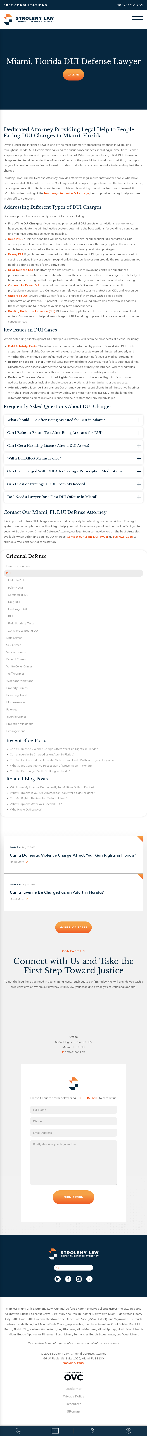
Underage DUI (18, 295)
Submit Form (73, 1197)
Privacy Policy (73, 1396)
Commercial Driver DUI (23, 285)
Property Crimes (17, 688)
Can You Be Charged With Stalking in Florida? (40, 771)
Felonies (11, 709)
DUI (8, 573)
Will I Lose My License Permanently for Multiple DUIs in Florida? (52, 787)
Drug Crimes (14, 637)
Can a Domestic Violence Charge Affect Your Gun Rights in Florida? (54, 749)
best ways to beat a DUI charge (66, 193)
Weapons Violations (19, 681)
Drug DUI (14, 602)
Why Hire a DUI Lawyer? (26, 809)
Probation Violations (19, 724)
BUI (10, 616)
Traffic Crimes (15, 673)
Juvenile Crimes (16, 716)
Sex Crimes (13, 645)
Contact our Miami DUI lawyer (87, 536)
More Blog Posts (73, 927)
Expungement (15, 731)
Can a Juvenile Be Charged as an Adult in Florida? (42, 754)
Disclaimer (74, 1389)
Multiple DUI (16, 580)
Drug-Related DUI (20, 270)
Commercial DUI (18, 594)
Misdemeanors (16, 702)
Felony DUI (15, 254)
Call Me (73, 74)
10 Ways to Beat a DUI (23, 630)
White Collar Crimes (19, 666)
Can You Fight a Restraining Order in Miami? (39, 798)
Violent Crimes (16, 652)
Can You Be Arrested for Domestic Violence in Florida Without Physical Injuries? (62, 760)
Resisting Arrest (16, 695)
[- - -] (137, 19)
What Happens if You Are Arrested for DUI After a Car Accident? (52, 793)
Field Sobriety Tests (22, 346)
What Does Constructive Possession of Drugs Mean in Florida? (51, 765)
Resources (73, 1404)
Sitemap (73, 1411)
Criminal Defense (26, 556)
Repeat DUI (16, 239)
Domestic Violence (18, 566)
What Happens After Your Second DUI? (36, 804)
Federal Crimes (16, 659)
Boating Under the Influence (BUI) (31, 311)
